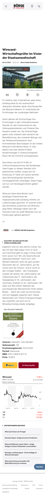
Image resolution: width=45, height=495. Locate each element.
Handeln (39, 467)
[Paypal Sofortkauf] (10, 365)
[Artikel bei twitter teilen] (38, 95)
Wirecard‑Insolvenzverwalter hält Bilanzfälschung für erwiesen (17, 462)
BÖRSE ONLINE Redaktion (25, 230)
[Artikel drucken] (17, 95)
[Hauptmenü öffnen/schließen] (5, 6)
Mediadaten (5, 492)
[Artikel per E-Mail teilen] (7, 94)
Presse (41, 485)
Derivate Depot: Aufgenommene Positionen (21, 438)
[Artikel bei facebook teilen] (27, 95)
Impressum (39, 488)
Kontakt (27, 488)
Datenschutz (24, 485)
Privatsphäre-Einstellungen (10, 488)
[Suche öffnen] (39, 6)
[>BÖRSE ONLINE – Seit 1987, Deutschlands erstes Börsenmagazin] (19, 6)
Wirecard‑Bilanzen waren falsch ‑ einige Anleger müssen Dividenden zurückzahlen (20, 445)
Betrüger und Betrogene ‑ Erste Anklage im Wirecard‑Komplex (21, 454)
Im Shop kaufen (28, 365)
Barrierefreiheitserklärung (9, 485)
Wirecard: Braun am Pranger (15, 432)
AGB (33, 485)
